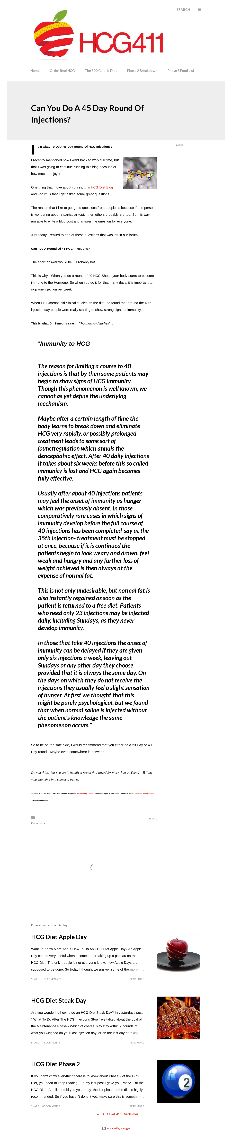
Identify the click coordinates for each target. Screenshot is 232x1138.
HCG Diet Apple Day (59, 936)
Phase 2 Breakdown (142, 71)
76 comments (51, 1042)
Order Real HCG (62, 71)
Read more (137, 979)
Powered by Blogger (118, 1128)
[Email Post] (33, 818)
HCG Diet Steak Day (58, 1000)
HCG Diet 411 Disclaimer (119, 1114)
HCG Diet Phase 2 (55, 1064)
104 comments (51, 979)
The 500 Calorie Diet (101, 71)
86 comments (51, 1106)
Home (35, 71)
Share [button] (179, 145)
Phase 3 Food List (180, 71)
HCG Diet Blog (102, 187)
